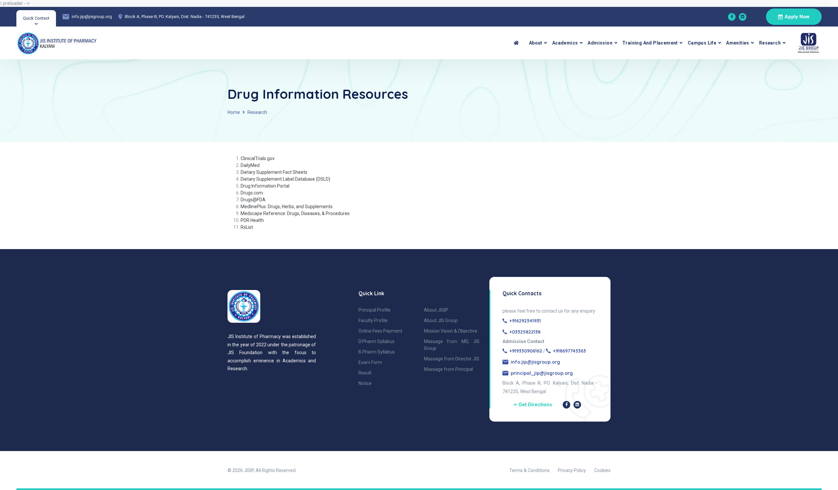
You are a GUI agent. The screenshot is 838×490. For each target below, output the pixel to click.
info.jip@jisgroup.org (92, 16)
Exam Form (370, 362)
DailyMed (250, 165)
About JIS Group (441, 320)
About (535, 42)
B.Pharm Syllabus (376, 351)
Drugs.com (252, 192)
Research (770, 42)
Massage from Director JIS (451, 358)
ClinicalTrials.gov (258, 158)
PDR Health (252, 220)
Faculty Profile (373, 320)
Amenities (737, 42)
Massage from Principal (448, 369)
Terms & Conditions (529, 470)
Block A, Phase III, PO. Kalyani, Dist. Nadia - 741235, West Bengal (185, 16)
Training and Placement (650, 42)
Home (234, 112)
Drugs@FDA (253, 199)
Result (365, 372)
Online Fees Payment (380, 331)
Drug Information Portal (265, 186)
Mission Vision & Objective (450, 331)
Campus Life (702, 42)
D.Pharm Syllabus (376, 341)
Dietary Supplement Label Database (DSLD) (285, 179)
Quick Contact (36, 18)
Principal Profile (374, 310)
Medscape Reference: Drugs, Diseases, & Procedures (295, 213)
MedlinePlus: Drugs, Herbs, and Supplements (287, 206)
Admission (600, 42)
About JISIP (436, 310)
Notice (365, 383)
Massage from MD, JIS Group (452, 345)
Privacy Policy (572, 470)
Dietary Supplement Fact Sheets (274, 172)
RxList (247, 227)
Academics (565, 42)
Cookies (602, 470)
